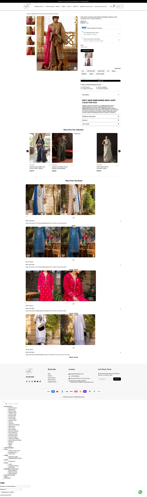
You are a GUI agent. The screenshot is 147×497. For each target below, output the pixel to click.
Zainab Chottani (12, 437)
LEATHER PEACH (13, 466)
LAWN (63, 6)
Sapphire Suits (12, 412)
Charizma (11, 423)
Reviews (84, 120)
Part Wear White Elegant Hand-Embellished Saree (103, 168)
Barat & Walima (12, 470)
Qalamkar (11, 441)
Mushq (10, 443)
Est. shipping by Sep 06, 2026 (91, 32)
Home (28, 14)
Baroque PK (11, 409)
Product (77, 133)
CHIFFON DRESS (50, 6)
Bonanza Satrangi (13, 431)
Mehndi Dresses (54, 14)
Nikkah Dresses (12, 473)
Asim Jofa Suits (12, 408)
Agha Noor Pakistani (14, 424)
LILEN (10, 464)
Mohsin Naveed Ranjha (14, 440)
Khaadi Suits (11, 417)
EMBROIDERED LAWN (15, 458)
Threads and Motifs (13, 438)
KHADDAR (11, 467)
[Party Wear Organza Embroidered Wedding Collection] (88, 65)
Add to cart (100, 80)
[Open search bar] (111, 6)
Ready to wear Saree (14, 450)
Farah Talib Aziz (12, 432)
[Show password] (21, 489)
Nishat (10, 444)
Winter (75, 6)
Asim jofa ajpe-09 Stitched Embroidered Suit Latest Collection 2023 (46, 223)
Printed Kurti (11, 461)
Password (3, 489)
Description (85, 95)
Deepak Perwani (13, 434)
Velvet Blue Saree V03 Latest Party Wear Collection (37, 168)
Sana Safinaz (12, 418)
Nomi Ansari (11, 428)
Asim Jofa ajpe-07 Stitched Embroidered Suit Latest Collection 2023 (46, 267)
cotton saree (11, 453)
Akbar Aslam (11, 426)
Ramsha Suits (12, 415)
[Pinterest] (35, 381)
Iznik (9, 446)
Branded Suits (39, 6)
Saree (57, 6)
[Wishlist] (26, 216)
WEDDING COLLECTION (86, 6)
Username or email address (8, 486)
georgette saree (12, 452)
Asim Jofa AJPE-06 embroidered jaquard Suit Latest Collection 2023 (46, 310)
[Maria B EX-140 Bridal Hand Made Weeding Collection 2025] (88, 57)
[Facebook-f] (27, 381)
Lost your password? (5, 495)
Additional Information (88, 116)
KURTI (69, 6)
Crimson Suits (12, 414)
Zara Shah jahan (13, 435)
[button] (87, 50)
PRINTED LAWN (13, 456)
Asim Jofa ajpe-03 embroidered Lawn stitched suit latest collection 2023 (48, 354)
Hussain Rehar (12, 420)
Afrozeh (10, 421)
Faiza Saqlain (12, 429)
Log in (12, 492)
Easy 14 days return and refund (92, 39)
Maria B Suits (12, 411)
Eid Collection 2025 (101, 6)
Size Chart (118, 68)
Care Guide (85, 124)
